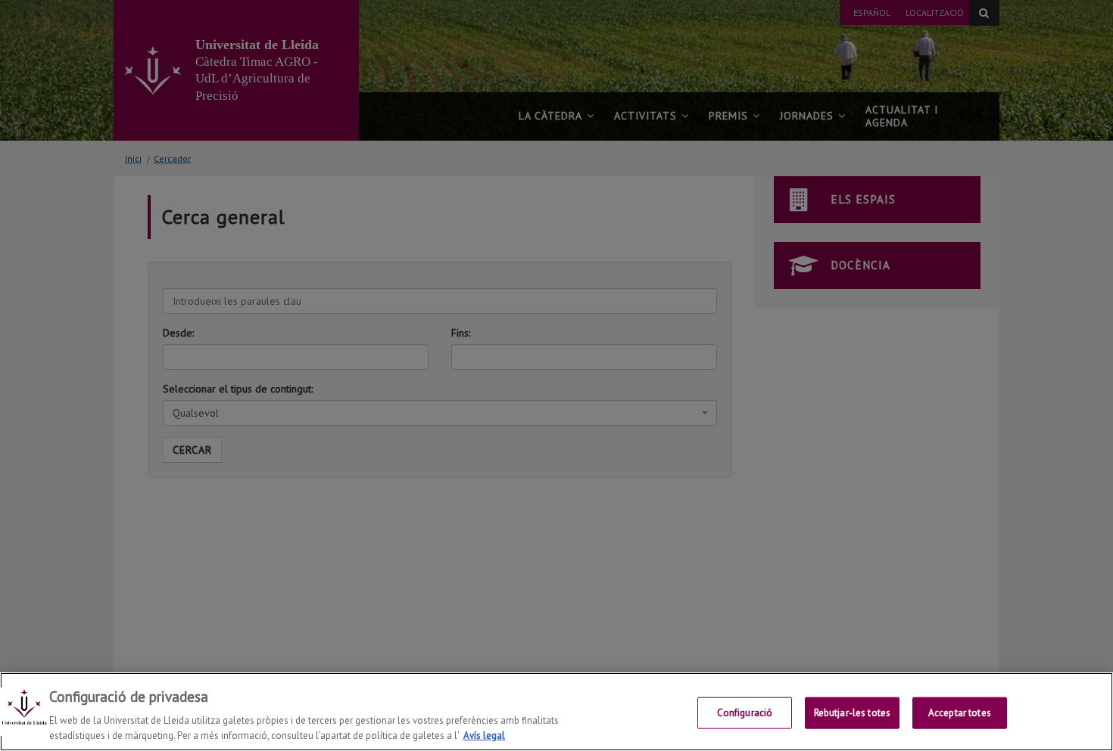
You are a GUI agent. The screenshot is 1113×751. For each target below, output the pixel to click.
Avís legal (484, 735)
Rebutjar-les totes (852, 712)
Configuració (745, 712)
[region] (556, 711)
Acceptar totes (959, 712)
